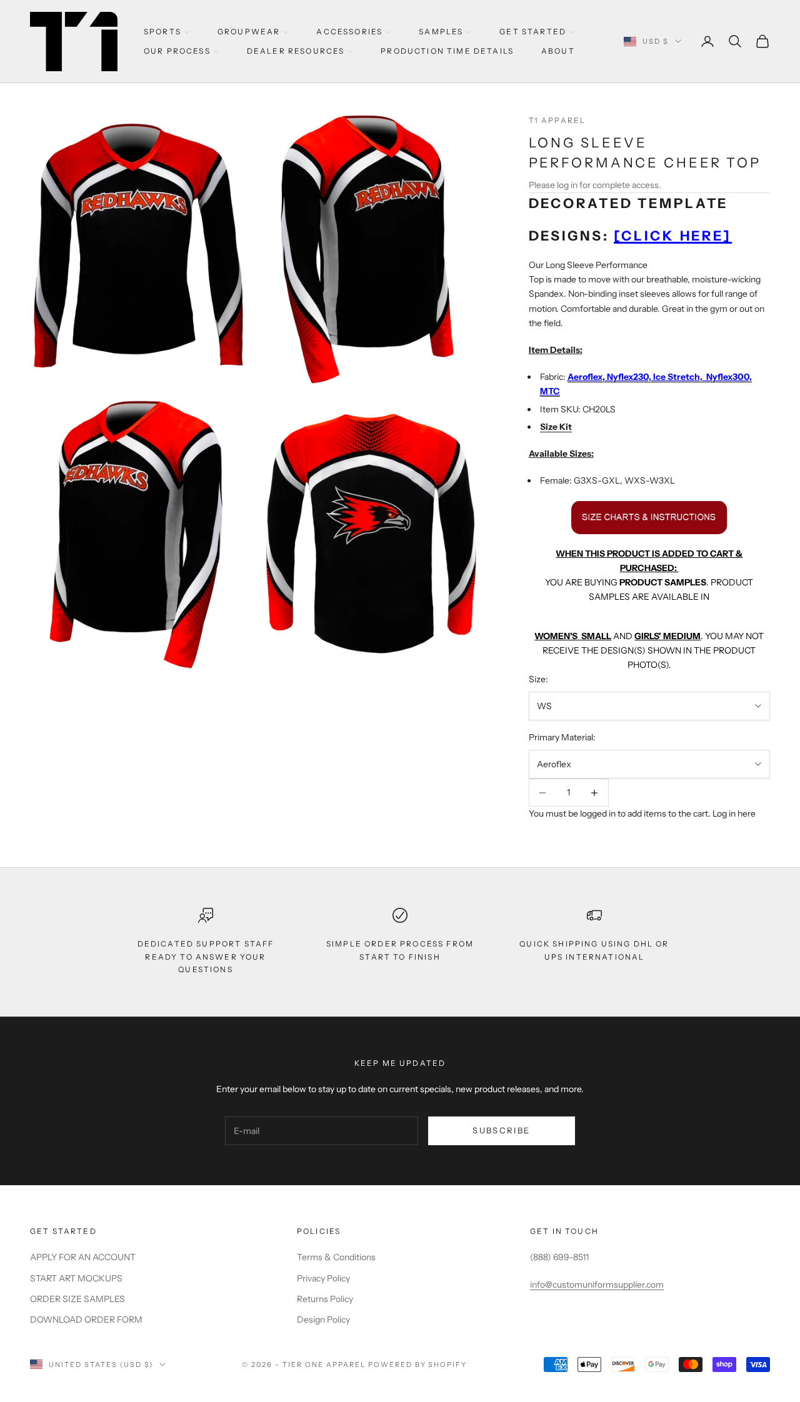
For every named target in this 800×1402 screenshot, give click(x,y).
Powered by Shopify (418, 1364)
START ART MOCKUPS (76, 1278)
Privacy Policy (323, 1278)
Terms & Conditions (336, 1257)
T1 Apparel (557, 120)
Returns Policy (325, 1299)
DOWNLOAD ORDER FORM (86, 1319)
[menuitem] (166, 31)
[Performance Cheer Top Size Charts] (649, 516)
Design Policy (323, 1319)
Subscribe (501, 1130)
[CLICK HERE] (673, 235)
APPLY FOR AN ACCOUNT (83, 1257)
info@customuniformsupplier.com (597, 1284)
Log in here (734, 813)
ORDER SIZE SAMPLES (77, 1299)
